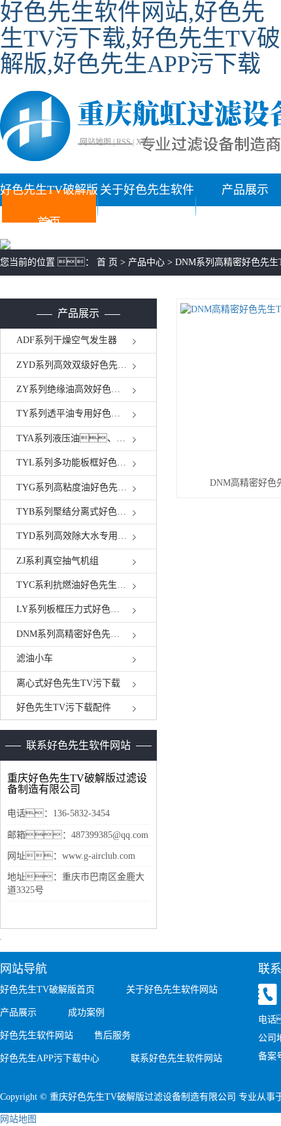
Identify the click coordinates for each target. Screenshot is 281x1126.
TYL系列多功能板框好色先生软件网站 (86, 462)
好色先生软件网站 (36, 1035)
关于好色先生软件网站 (147, 206)
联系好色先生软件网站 (176, 1058)
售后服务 (112, 1035)
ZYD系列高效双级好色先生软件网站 (86, 365)
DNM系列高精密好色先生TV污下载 (86, 634)
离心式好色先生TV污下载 (68, 683)
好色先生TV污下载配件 (63, 707)
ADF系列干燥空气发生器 (66, 340)
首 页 (107, 262)
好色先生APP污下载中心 (49, 1058)
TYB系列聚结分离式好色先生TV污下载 (86, 512)
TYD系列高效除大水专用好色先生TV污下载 (86, 536)
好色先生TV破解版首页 (49, 206)
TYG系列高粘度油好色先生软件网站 (86, 487)
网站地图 (95, 142)
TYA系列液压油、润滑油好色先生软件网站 (86, 438)
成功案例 (86, 1012)
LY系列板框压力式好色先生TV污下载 (86, 609)
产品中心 (146, 262)
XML (145, 142)
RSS (123, 142)
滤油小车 (34, 658)
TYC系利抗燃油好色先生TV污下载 (86, 585)
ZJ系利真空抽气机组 (57, 561)
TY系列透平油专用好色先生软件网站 (86, 413)
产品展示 (18, 1012)
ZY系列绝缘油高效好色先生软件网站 (86, 389)
